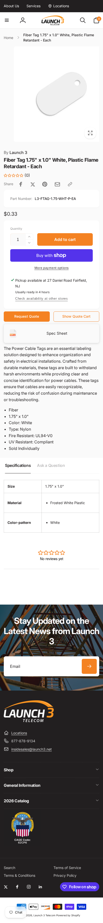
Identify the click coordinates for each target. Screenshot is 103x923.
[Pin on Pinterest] (44, 184)
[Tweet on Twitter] (32, 184)
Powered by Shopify (68, 915)
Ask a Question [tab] (51, 465)
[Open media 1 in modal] (51, 94)
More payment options (51, 268)
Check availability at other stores (41, 298)
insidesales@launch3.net (31, 749)
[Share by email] (57, 184)
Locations (19, 733)
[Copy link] (70, 184)
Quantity (16, 228)
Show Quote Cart (76, 316)
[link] (11, 6)
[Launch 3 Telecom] (29, 720)
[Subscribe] (89, 666)
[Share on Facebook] (20, 184)
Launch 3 (15, 152)
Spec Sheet (56, 333)
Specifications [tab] (18, 465)
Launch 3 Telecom (45, 915)
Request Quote (26, 316)
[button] (6, 20)
